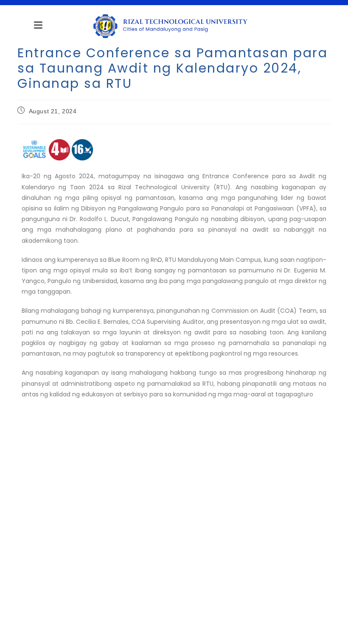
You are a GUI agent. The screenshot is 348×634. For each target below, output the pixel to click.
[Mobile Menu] (38, 25)
